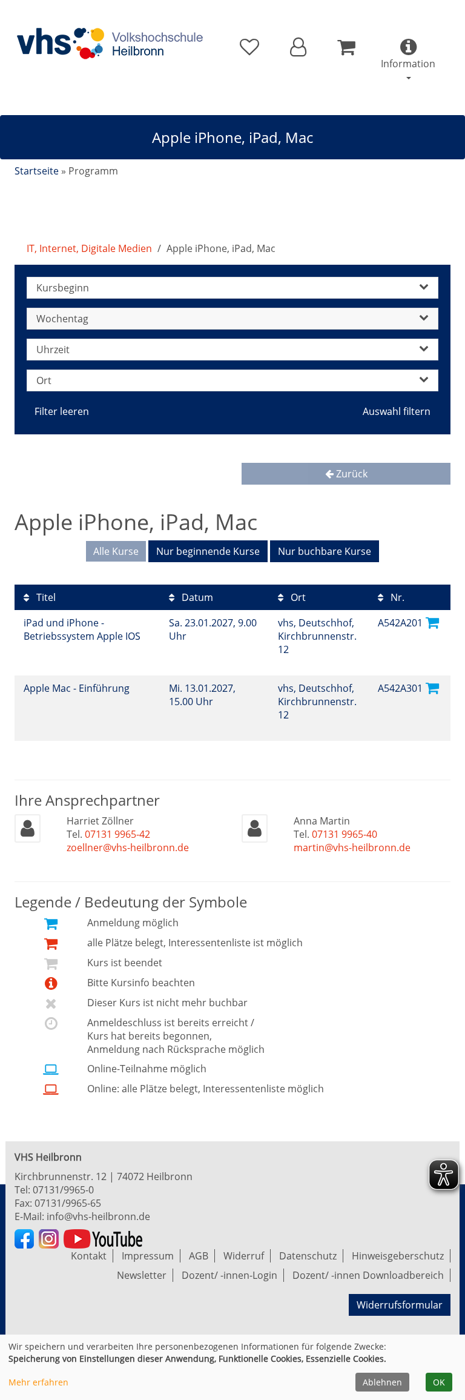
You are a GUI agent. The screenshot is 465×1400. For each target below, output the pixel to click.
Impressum (148, 1255)
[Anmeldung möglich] (432, 622)
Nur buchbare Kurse (324, 551)
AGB (198, 1255)
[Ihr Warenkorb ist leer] (346, 47)
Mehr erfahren (38, 1382)
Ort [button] (43, 380)
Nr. (396, 597)
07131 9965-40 (344, 834)
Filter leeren (62, 411)
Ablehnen (382, 1382)
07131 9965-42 (117, 834)
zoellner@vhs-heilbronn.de (128, 847)
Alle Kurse (116, 551)
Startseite (37, 170)
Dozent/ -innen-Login (229, 1275)
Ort (297, 597)
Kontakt (89, 1255)
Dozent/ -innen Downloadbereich (368, 1275)
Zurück (351, 473)
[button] (298, 47)
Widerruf (243, 1255)
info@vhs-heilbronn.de (98, 1216)
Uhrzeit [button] (53, 349)
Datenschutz (308, 1255)
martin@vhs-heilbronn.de (352, 847)
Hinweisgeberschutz (398, 1255)
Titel (45, 597)
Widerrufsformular (400, 1305)
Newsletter (142, 1275)
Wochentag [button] (62, 318)
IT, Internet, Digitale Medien (89, 248)
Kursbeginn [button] (62, 287)
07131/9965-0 (63, 1189)
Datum (196, 597)
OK (439, 1382)
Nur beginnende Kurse (208, 551)
